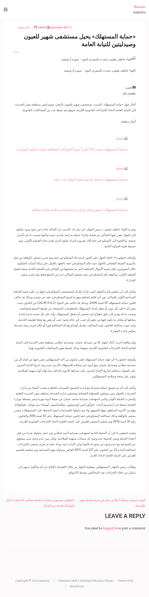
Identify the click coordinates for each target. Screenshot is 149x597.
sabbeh (42, 27)
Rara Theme (106, 580)
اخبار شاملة (24, 27)
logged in (110, 528)
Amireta (139, 6)
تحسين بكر (129, 93)
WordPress (77, 586)
